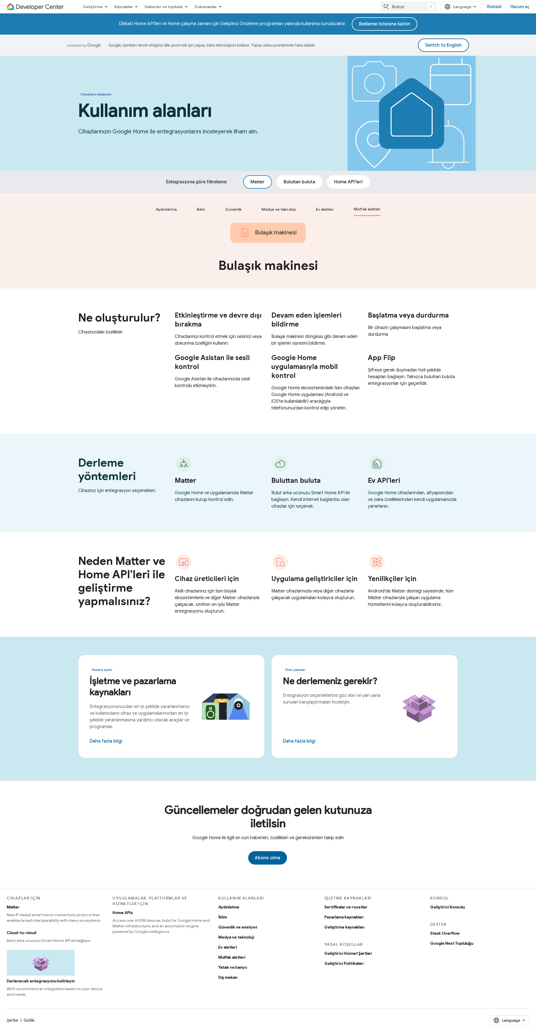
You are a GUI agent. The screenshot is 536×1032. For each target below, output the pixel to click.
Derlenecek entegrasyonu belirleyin (41, 980)
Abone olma (267, 858)
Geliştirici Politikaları (343, 963)
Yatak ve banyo (232, 967)
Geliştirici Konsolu (447, 906)
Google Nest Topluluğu (451, 943)
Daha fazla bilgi (106, 741)
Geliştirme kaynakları (344, 927)
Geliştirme (93, 6)
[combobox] (408, 7)
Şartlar (12, 1020)
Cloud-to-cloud (21, 932)
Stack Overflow (445, 933)
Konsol (494, 6)
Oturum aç (519, 6)
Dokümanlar (206, 6)
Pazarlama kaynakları (343, 917)
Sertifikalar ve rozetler (345, 906)
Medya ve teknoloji (236, 937)
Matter (13, 906)
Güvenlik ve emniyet (237, 927)
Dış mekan (227, 977)
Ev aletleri (227, 947)
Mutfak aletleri (231, 957)
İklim (222, 917)
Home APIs (123, 912)
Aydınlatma (228, 906)
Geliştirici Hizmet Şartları (348, 953)
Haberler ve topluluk (164, 6)
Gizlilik (29, 1020)
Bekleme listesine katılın (384, 24)
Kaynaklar (123, 6)
